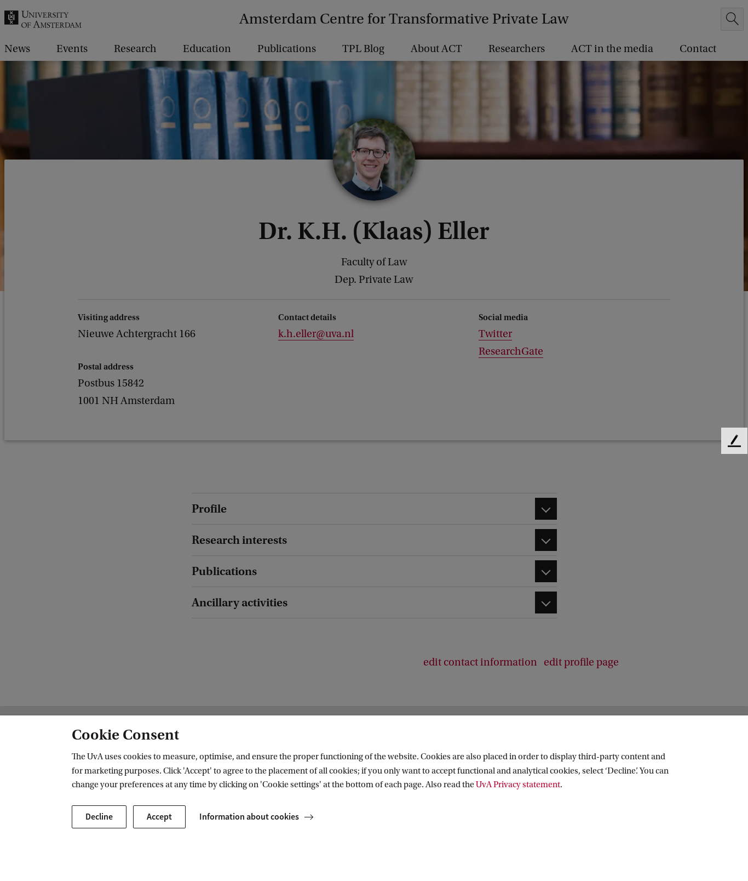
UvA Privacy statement (518, 784)
